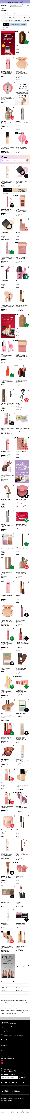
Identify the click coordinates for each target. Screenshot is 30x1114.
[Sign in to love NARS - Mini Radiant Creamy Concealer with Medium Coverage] (28, 816)
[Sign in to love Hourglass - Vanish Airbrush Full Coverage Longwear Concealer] (28, 290)
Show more (3, 1003)
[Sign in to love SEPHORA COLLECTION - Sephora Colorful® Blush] (28, 486)
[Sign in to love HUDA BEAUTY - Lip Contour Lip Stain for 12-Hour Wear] (14, 267)
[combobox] (16, 5)
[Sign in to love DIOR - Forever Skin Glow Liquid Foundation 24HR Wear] (28, 653)
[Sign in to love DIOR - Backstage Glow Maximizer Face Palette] (14, 534)
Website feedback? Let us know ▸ (15, 1018)
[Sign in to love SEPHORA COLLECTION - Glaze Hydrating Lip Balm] (14, 863)
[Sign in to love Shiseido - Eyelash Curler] (28, 390)
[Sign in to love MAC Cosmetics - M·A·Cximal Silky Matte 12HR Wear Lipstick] (28, 886)
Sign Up (23, 1077)
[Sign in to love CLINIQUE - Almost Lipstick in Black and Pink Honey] (14, 510)
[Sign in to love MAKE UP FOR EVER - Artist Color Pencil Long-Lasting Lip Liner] (28, 839)
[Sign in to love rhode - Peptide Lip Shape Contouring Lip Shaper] (28, 534)
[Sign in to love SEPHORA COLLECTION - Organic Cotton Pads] (28, 700)
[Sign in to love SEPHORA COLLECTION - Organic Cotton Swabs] (14, 653)
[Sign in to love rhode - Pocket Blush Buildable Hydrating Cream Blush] (28, 315)
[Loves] (25, 5)
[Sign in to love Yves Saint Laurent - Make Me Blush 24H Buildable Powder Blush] (14, 745)
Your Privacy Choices (5, 1100)
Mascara (24, 1009)
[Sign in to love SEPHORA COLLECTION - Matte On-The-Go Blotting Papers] (28, 413)
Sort (5, 20)
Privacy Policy (4, 1098)
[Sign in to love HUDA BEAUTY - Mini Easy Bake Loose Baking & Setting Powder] (28, 166)
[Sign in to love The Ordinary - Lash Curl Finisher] (14, 909)
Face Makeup (19, 1010)
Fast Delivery (18, 20)
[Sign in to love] (28, 57)
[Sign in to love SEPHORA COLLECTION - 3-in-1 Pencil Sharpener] (28, 909)
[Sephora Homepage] (5, 5)
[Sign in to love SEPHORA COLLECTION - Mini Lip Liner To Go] (14, 195)
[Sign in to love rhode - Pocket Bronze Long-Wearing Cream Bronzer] (28, 32)
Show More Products (22, 967)
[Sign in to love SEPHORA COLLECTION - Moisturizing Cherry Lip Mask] (28, 510)
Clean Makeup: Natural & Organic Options (15, 1012)
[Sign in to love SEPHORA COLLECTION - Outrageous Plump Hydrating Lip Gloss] (14, 413)
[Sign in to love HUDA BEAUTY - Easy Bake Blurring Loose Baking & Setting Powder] (14, 219)
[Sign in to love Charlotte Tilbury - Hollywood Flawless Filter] (28, 931)
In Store (11, 20)
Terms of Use (10, 1098)
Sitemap (22, 1098)
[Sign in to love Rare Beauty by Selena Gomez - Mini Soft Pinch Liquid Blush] (28, 438)
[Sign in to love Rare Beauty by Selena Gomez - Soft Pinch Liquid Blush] (14, 792)
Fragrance (18, 1009)
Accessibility (16, 1098)
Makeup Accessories (10, 1010)
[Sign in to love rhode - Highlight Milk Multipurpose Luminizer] (14, 557)
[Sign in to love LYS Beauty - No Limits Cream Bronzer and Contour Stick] (28, 219)
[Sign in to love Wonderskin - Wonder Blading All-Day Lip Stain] (28, 792)
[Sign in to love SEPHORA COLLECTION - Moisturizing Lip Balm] (14, 723)
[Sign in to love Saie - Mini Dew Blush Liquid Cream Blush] (28, 267)
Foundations (13, 1009)
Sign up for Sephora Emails (8, 1074)
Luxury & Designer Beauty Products (9, 1013)
